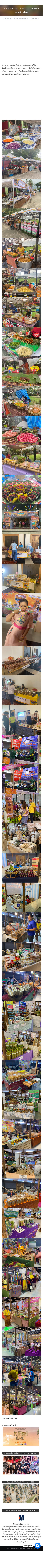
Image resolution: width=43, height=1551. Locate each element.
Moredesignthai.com (22, 19)
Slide (32, 19)
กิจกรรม (36, 19)
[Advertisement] (21, 42)
